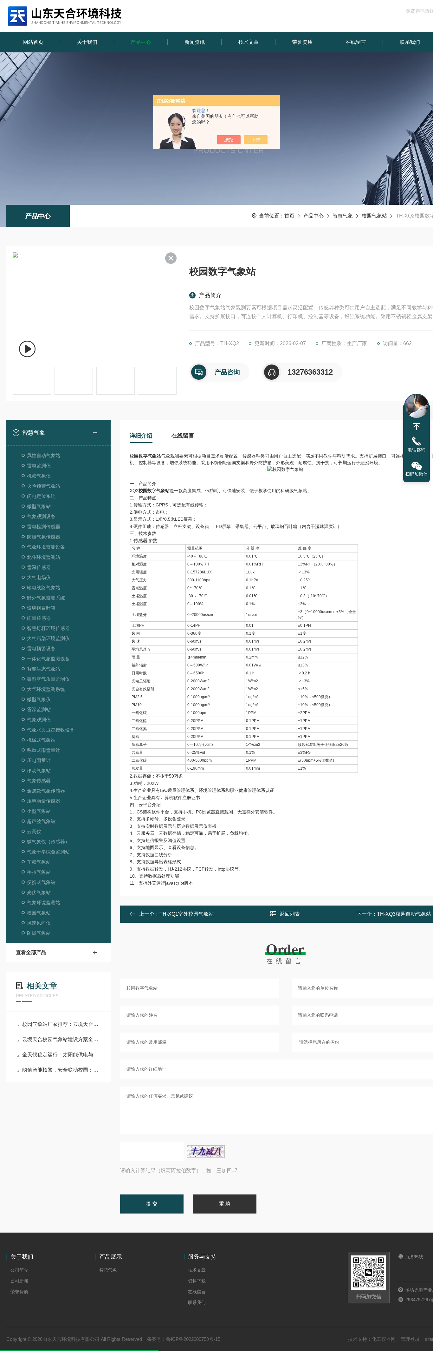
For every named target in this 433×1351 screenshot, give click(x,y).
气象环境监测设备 (46, 547)
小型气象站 (39, 811)
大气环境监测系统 (46, 689)
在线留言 (356, 42)
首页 (289, 215)
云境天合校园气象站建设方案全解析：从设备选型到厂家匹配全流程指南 (61, 1039)
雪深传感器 (39, 567)
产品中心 (141, 42)
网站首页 (33, 42)
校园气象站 (374, 215)
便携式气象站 (41, 882)
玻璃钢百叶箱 (41, 608)
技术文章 (248, 42)
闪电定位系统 (41, 496)
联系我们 (197, 1302)
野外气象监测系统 (46, 597)
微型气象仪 (39, 699)
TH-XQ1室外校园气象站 (186, 914)
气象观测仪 (39, 719)
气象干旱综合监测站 (48, 851)
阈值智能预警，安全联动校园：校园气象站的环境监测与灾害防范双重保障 (61, 1070)
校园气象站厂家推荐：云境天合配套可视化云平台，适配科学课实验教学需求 (61, 1024)
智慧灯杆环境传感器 (48, 628)
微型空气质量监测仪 (48, 679)
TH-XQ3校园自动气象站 (404, 914)
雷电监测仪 (39, 465)
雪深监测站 (39, 709)
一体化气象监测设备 (48, 658)
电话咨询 (416, 449)
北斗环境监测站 (43, 557)
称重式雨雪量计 (43, 750)
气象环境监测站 (43, 902)
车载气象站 (39, 862)
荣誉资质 (302, 42)
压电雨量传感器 (43, 801)
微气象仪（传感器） (48, 841)
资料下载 (197, 1280)
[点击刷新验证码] (206, 1151)
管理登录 (410, 1339)
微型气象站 (39, 506)
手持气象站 (39, 872)
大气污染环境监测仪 (48, 638)
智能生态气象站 (43, 669)
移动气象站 (39, 770)
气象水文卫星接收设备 (50, 729)
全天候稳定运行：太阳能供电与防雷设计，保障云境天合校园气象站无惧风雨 (61, 1054)
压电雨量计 (39, 760)
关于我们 (87, 42)
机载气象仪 (39, 475)
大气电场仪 (39, 577)
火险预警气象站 (43, 486)
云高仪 (34, 831)
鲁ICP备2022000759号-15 (193, 1339)
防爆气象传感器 (43, 536)
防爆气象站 (39, 933)
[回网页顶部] (416, 426)
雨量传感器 (39, 618)
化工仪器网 (384, 1339)
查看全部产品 (31, 952)
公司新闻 (19, 1280)
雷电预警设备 (41, 648)
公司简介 (19, 1270)
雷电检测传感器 (43, 526)
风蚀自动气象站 (43, 455)
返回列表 (290, 914)
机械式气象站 (41, 740)
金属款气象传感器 (46, 790)
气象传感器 (39, 780)
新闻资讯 (194, 42)
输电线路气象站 (43, 587)
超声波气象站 (41, 821)
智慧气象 (343, 215)
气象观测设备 (41, 516)
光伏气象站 (39, 892)
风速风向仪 (39, 923)
